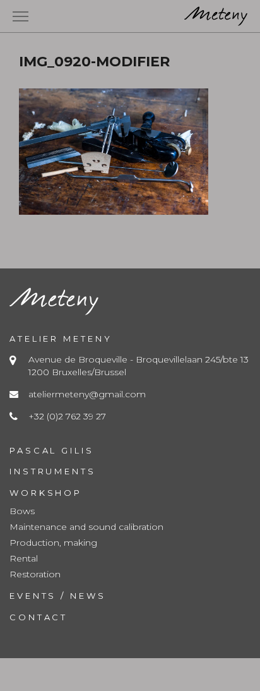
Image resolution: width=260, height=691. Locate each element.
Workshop (45, 493)
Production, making (53, 542)
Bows (22, 511)
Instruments (52, 471)
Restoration (35, 574)
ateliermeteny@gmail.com (87, 394)
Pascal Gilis (51, 450)
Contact (38, 617)
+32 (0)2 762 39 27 (67, 416)
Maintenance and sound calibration (86, 526)
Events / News (57, 596)
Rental (23, 558)
